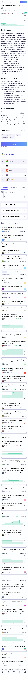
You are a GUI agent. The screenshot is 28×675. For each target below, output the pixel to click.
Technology (5, 135)
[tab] (4, 188)
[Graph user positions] (12, 13)
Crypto (18, 135)
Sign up (24, 2)
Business (12, 135)
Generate (22, 130)
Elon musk (12, 137)
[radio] (15, 13)
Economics (5, 137)
